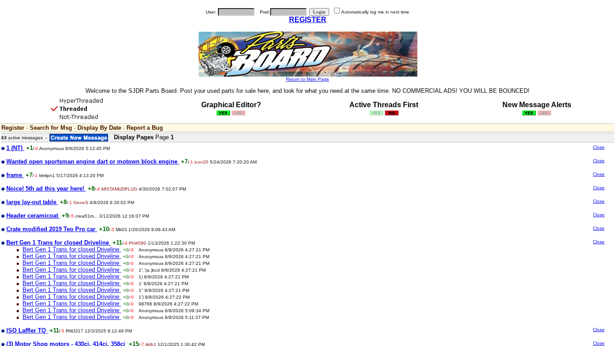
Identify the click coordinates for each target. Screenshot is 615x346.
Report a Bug (145, 127)
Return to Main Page (307, 79)
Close (599, 147)
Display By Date (99, 127)
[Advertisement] (530, 215)
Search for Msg (51, 127)
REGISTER (307, 19)
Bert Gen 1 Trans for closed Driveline (72, 249)
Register (12, 127)
